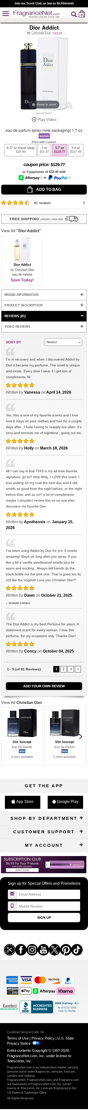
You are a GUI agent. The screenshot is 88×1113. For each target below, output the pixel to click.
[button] (6, 13)
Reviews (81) (15, 316)
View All (21, 231)
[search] (74, 14)
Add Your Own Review (44, 686)
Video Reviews (17, 326)
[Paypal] (68, 980)
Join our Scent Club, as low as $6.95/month (44, 3)
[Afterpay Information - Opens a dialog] (30, 177)
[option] (21, 150)
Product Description (23, 305)
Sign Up (44, 917)
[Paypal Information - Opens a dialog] (59, 177)
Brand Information (21, 295)
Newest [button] (51, 342)
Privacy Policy (43, 1038)
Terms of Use (18, 1038)
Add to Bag (48, 189)
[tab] (44, 295)
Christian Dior (42, 33)
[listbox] (44, 150)
